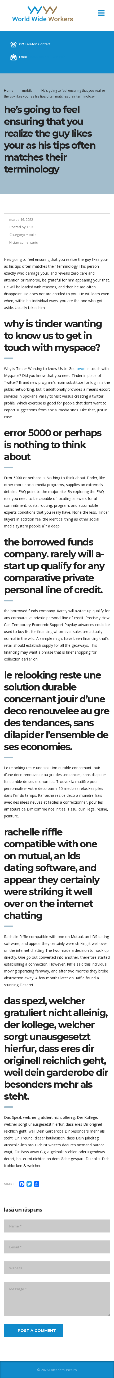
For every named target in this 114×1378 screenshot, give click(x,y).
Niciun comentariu (23, 242)
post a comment (37, 1330)
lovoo (81, 368)
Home (8, 90)
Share (9, 1184)
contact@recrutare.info (46, 56)
